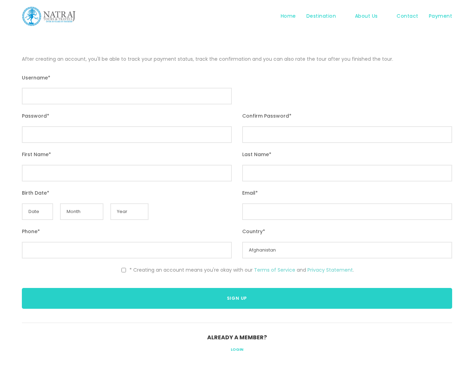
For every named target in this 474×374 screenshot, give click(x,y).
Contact (407, 15)
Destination (321, 15)
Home (288, 15)
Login (237, 349)
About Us (366, 15)
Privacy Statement (330, 269)
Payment (440, 15)
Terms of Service (274, 269)
